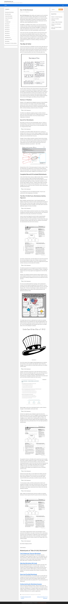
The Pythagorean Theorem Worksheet (30, 553)
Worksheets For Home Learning (36, 594)
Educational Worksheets (9, 12)
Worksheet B (7, 35)
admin (28, 11)
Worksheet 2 (28, 594)
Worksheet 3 (7, 27)
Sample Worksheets (8, 16)
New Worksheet (8, 14)
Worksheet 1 (7, 23)
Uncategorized (23, 594)
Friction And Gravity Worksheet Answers (31, 584)
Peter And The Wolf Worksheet (28, 574)
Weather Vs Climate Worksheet (56, 16)
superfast (6, 19)
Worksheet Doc (8, 37)
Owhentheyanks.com (8, 1)
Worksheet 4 (7, 29)
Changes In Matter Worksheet (56, 22)
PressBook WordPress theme (42, 602)
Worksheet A (7, 33)
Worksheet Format (8, 39)
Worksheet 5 (7, 31)
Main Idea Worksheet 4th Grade (28, 563)
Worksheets (7, 41)
